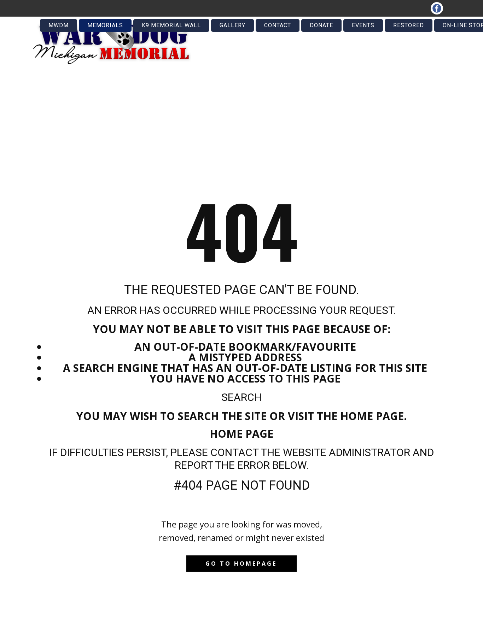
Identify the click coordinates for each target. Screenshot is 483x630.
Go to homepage (241, 563)
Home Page (241, 433)
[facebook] (437, 8)
